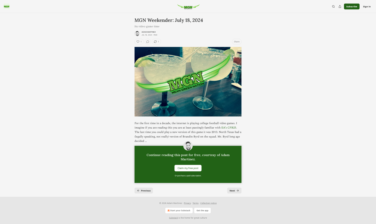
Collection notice (208, 203)
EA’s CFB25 (228, 128)
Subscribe (351, 6)
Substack (173, 217)
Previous (146, 190)
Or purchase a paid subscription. (188, 175)
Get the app (202, 210)
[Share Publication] (340, 6)
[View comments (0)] (148, 42)
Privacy (187, 203)
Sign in (367, 6)
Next (232, 190)
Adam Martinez (149, 32)
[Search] (333, 6)
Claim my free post (188, 168)
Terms (196, 203)
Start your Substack (180, 210)
